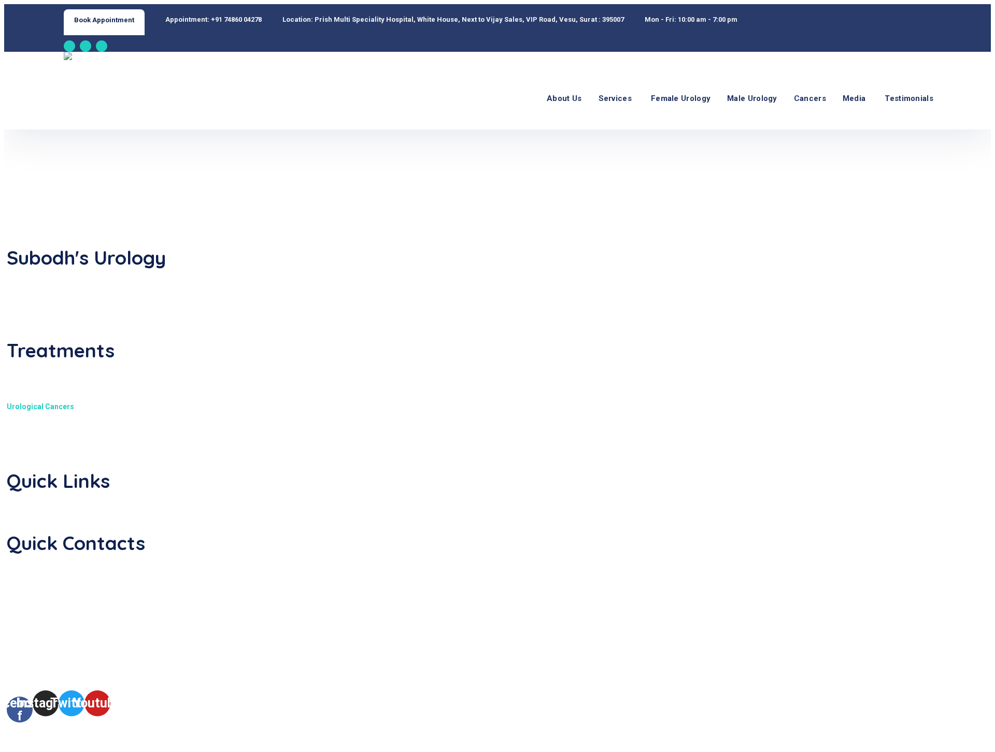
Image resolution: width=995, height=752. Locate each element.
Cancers (810, 98)
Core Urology (30, 424)
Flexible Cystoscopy (41, 441)
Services (615, 98)
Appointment (29, 503)
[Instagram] (85, 46)
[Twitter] (101, 46)
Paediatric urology (39, 372)
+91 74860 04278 (236, 19)
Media (854, 98)
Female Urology (680, 98)
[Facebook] (69, 46)
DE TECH (388, 739)
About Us (564, 98)
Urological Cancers (40, 406)
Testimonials (909, 98)
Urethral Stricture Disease (52, 389)
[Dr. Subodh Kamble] (108, 59)
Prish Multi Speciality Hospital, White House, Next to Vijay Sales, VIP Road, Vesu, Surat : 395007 (469, 19)
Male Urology (752, 98)
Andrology (25, 458)
